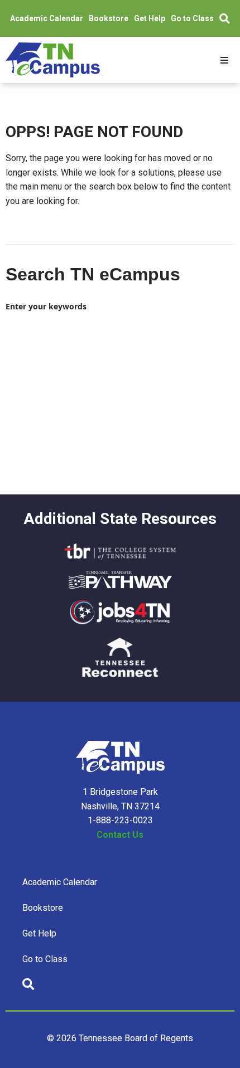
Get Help (149, 18)
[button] (224, 60)
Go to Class (192, 18)
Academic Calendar (46, 18)
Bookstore (108, 18)
